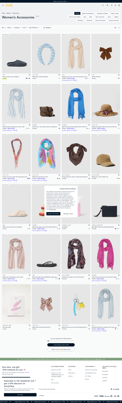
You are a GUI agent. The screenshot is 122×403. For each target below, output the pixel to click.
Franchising (71, 373)
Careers (70, 376)
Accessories (15, 13)
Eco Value (88, 376)
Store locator (55, 383)
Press (69, 369)
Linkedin (104, 380)
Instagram (105, 374)
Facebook (105, 371)
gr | (116, 389)
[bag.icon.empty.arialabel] (119, 5)
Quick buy (16, 71)
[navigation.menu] (3, 5)
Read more (99, 359)
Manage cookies (68, 213)
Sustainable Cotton (90, 373)
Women (9, 13)
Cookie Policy (52, 209)
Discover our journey (91, 369)
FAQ (52, 379)
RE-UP (87, 379)
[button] (107, 5)
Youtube (104, 377)
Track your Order (56, 369)
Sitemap (41, 395)
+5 (89, 128)
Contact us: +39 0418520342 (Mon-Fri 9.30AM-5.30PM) (57, 374)
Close (117, 401)
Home (3, 13)
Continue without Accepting (68, 188)
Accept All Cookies (53, 213)
